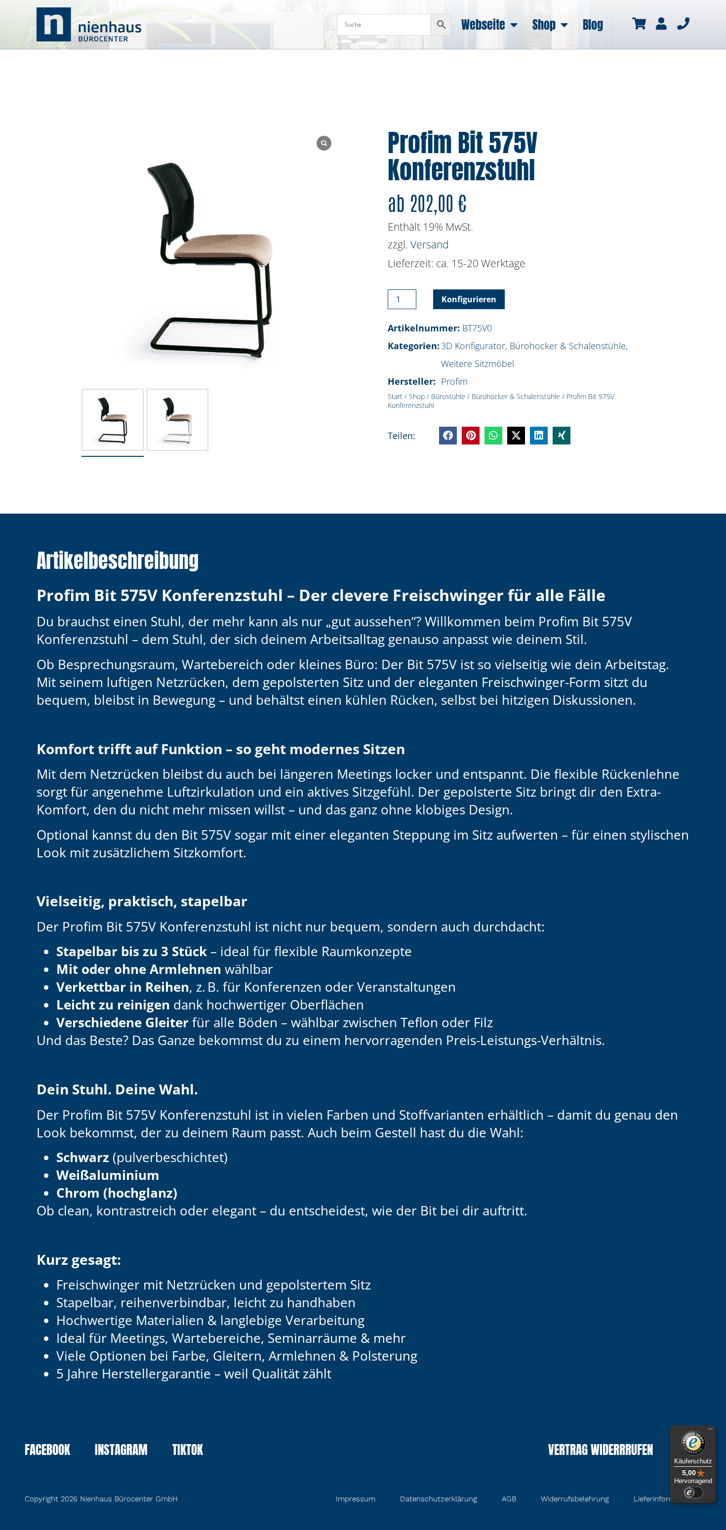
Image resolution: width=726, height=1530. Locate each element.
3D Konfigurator (473, 346)
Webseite (483, 24)
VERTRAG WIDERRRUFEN (600, 1451)
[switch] (693, 1492)
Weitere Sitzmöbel (477, 363)
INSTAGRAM (121, 1451)
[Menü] (710, 1431)
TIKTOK (187, 1451)
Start (395, 396)
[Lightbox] (324, 143)
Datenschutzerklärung (438, 1498)
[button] (448, 435)
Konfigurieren (469, 299)
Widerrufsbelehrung (575, 1498)
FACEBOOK (47, 1451)
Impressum (355, 1498)
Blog (593, 24)
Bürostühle (448, 396)
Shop (544, 24)
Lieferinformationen (667, 1498)
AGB (509, 1498)
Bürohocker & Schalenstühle (568, 346)
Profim (454, 381)
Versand (429, 244)
